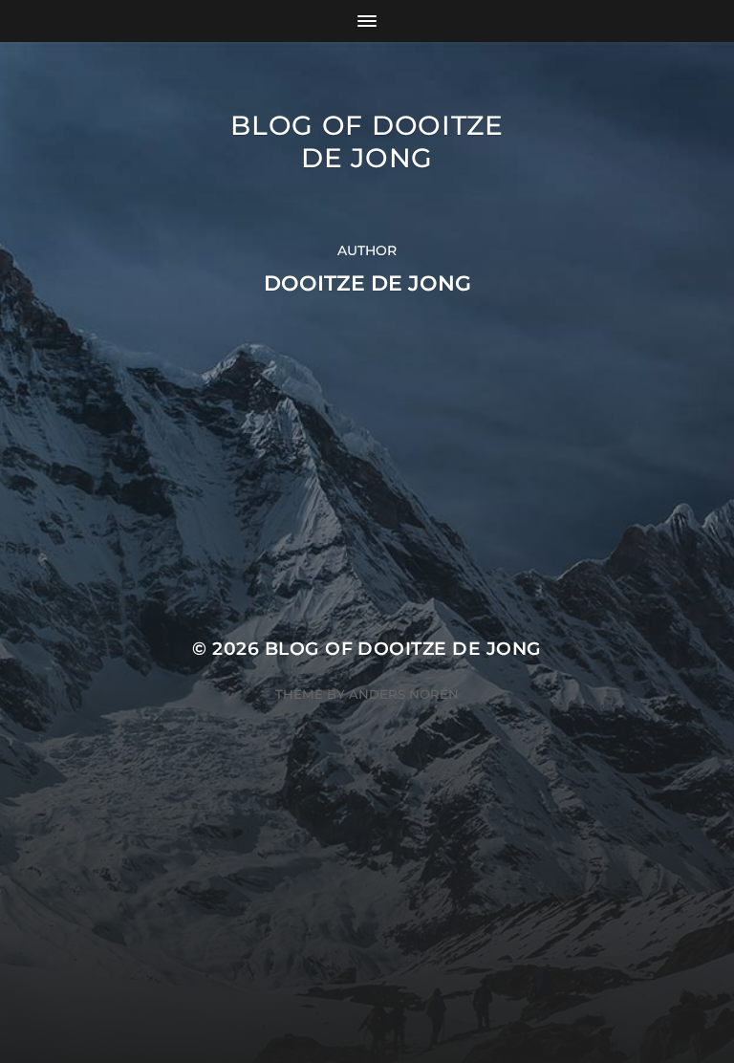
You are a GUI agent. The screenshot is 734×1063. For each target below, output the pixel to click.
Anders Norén (404, 694)
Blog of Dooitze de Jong (367, 141)
